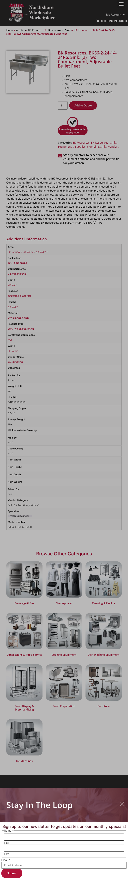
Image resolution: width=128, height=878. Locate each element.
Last (6, 854)
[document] (64, 439)
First (7, 843)
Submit (11, 873)
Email (5, 860)
